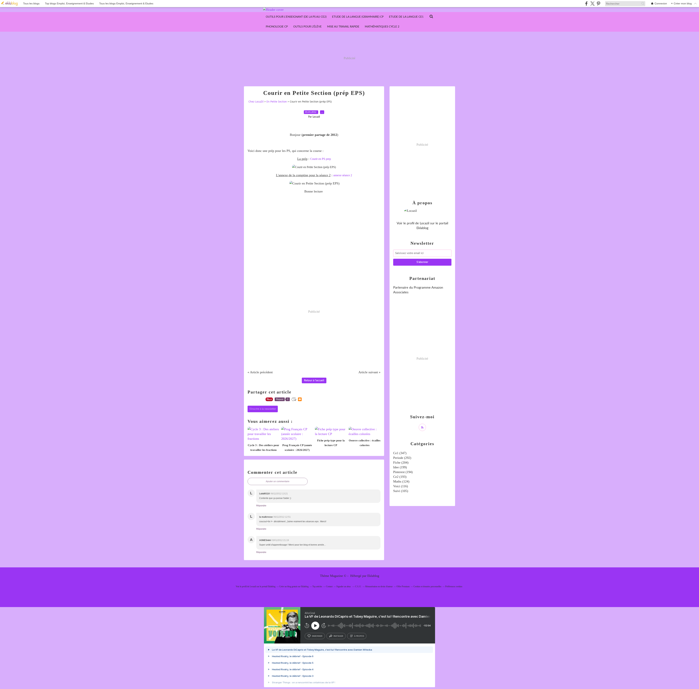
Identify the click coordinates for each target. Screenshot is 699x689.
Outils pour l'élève (307, 26)
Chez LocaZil (256, 101)
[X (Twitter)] (592, 3)
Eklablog (373, 576)
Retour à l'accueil (314, 380)
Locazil (424, 223)
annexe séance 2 (342, 175)
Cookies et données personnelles (427, 586)
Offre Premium (403, 586)
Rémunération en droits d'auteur (379, 586)
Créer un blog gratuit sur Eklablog (294, 586)
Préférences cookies (453, 586)
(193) (399, 477)
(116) (400, 486)
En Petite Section (276, 101)
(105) (400, 491)
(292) (402, 458)
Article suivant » (369, 372)
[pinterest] (598, 3)
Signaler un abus (343, 586)
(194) (403, 472)
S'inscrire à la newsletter (262, 409)
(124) (401, 481)
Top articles (317, 586)
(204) (400, 462)
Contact (329, 586)
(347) (399, 453)
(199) (400, 467)
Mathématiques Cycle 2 (382, 26)
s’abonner (317, 636)
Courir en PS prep (320, 158)
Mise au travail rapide (343, 26)
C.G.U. (358, 586)
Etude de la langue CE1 (406, 16)
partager (338, 636)
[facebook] (586, 3)
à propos (359, 636)
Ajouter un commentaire (277, 481)
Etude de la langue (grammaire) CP (358, 16)
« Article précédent (260, 372)
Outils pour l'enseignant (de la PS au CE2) (296, 16)
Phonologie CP (277, 26)
